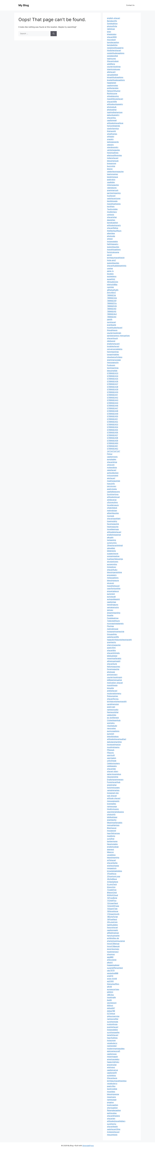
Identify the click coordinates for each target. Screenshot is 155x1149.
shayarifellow (112, 228)
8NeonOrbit (112, 892)
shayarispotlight (113, 518)
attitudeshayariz (114, 225)
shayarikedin (112, 1126)
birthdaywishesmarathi (117, 701)
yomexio (110, 215)
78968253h (112, 306)
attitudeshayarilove (115, 123)
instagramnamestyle (115, 631)
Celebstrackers (113, 763)
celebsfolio (111, 715)
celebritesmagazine (115, 171)
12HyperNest (112, 903)
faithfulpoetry (112, 244)
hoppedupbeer (113, 965)
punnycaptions (113, 731)
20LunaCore (112, 922)
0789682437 (112, 384)
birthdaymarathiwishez (117, 1081)
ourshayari (111, 322)
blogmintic (122, 266)
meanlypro (111, 1097)
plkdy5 (110, 962)
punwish (110, 734)
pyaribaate (111, 325)
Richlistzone (112, 93)
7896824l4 (111, 317)
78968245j (111, 311)
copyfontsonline (113, 588)
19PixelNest (112, 919)
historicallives (112, 153)
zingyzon (111, 465)
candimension (113, 704)
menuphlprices (113, 825)
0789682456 (112, 432)
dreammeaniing (113, 613)
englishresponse (114, 535)
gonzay (110, 610)
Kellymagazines (113, 666)
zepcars (110, 145)
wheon (110, 239)
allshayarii (111, 72)
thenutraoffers (113, 984)
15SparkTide (112, 909)
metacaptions (113, 578)
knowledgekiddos (114, 871)
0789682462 (112, 449)
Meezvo (110, 852)
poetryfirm (111, 648)
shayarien (111, 1118)
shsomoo (111, 954)
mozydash (111, 40)
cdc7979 (111, 970)
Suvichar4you (113, 494)
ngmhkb (110, 287)
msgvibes (111, 1092)
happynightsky (113, 1062)
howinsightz (112, 521)
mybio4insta (112, 1024)
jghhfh (109, 319)
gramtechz (111, 642)
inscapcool (111, 831)
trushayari (111, 196)
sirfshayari (111, 860)
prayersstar (112, 1065)
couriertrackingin (114, 333)
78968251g (112, 303)
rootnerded (112, 1046)
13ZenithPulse (113, 906)
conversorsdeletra (114, 349)
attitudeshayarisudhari (116, 739)
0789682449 (112, 414)
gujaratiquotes (113, 247)
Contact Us (130, 5)
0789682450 (112, 416)
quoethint (111, 279)
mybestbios (112, 467)
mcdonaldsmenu (114, 693)
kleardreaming (113, 857)
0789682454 (112, 427)
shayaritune (112, 664)
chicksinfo (111, 814)
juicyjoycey (111, 486)
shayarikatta (112, 863)
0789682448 (112, 411)
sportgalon (111, 758)
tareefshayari (112, 1035)
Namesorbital (112, 712)
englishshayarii (113, 344)
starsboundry (112, 147)
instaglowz (111, 567)
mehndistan (112, 510)
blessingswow (113, 1094)
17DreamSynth (113, 914)
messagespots (113, 801)
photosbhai (112, 110)
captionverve (112, 1070)
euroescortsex (113, 989)
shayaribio (111, 650)
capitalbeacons (113, 492)
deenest (110, 849)
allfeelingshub (113, 933)
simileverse (112, 500)
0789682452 (112, 422)
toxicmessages (113, 788)
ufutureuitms (112, 502)
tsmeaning (111, 540)
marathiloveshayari (115, 99)
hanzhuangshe (113, 936)
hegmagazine (112, 527)
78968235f (111, 301)
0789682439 (112, 389)
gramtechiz (111, 820)
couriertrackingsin (114, 677)
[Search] (54, 33)
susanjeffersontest (115, 968)
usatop (110, 268)
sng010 (110, 976)
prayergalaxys (113, 591)
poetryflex (111, 1086)
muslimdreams (113, 747)
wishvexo (111, 1067)
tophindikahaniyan (115, 112)
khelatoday (111, 34)
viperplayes (112, 188)
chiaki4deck (112, 508)
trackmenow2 (113, 952)
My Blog (23, 5)
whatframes (112, 134)
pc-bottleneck (113, 718)
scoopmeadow (113, 556)
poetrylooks (112, 489)
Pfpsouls (110, 750)
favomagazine (113, 524)
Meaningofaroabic (114, 823)
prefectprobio (112, 88)
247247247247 (113, 451)
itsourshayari (112, 927)
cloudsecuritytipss (114, 357)
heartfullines (112, 1038)
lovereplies (111, 804)
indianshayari (112, 158)
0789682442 (112, 397)
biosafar (110, 688)
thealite (110, 615)
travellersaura (113, 505)
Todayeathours (113, 621)
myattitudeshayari (114, 328)
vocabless (111, 855)
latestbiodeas (113, 736)
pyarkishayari (112, 1027)
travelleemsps (113, 529)
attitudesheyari (113, 497)
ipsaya (110, 169)
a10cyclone (111, 960)
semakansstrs (113, 607)
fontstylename (113, 252)
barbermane (112, 841)
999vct (110, 1005)
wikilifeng (111, 64)
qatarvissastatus (114, 774)
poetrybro (111, 180)
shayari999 (112, 37)
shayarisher (112, 217)
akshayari (111, 478)
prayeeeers (112, 575)
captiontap (111, 602)
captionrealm (112, 930)
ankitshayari (112, 691)
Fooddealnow (113, 618)
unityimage (111, 761)
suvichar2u (111, 1124)
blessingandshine (114, 572)
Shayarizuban (113, 61)
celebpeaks (112, 766)
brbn (109, 32)
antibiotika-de (113, 938)
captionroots (112, 457)
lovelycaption (112, 1105)
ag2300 (110, 981)
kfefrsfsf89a (112, 284)
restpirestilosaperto (115, 48)
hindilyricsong (113, 809)
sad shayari (112, 796)
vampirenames (113, 790)
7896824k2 (112, 314)
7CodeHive (111, 890)
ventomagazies (113, 150)
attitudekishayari (114, 532)
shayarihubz (112, 570)
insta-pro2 (111, 260)
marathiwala (112, 685)
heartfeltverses (113, 833)
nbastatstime (112, 777)
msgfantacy (112, 212)
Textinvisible (112, 209)
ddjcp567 (111, 1008)
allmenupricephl (113, 661)
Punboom (111, 365)
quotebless (111, 276)
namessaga (112, 806)
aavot (109, 255)
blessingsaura (113, 580)
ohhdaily (110, 136)
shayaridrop (112, 462)
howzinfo (111, 484)
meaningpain (112, 1057)
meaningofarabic (114, 658)
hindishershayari (114, 50)
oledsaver (111, 341)
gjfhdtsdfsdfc (112, 290)
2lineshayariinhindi (115, 545)
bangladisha (112, 45)
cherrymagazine (114, 645)
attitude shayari (113, 798)
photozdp (111, 236)
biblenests (111, 551)
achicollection (113, 473)
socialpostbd (112, 56)
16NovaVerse (112, 911)
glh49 (109, 987)
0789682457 (112, 435)
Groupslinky (112, 634)
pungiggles (111, 459)
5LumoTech (112, 884)
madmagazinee (113, 481)
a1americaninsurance (116, 941)
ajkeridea (111, 233)
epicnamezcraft (113, 1051)
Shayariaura (112, 1078)
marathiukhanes (114, 204)
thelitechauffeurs (114, 231)
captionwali (112, 120)
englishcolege (113, 847)
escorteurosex (113, 949)
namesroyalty (112, 710)
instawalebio (112, 1030)
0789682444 (112, 403)
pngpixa (110, 1102)
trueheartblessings (115, 559)
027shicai (111, 1013)
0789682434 (112, 376)
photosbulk (111, 107)
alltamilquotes (113, 513)
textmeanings (113, 368)
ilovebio (110, 274)
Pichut (109, 454)
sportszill (111, 755)
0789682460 (112, 443)
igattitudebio (112, 925)
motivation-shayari (115, 683)
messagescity (113, 362)
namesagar (112, 1100)
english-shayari (113, 18)
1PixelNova (111, 874)
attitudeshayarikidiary (116, 1121)
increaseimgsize (114, 744)
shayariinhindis (113, 653)
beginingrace (112, 177)
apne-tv (110, 271)
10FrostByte (112, 898)
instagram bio (113, 793)
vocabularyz (112, 1043)
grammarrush (112, 190)
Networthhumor (113, 91)
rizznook (110, 516)
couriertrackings (114, 67)
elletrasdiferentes (114, 155)
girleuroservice (113, 1016)
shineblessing (113, 96)
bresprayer (111, 163)
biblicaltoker (112, 656)
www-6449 (112, 979)
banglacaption (113, 42)
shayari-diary (112, 771)
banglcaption (112, 223)
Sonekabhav (112, 23)
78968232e (112, 298)
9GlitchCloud (112, 895)
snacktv (110, 139)
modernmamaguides (116, 1049)
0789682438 (112, 387)
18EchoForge (112, 917)
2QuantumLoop (113, 876)
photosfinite (112, 26)
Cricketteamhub (114, 720)
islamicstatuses (113, 69)
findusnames (112, 696)
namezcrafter (112, 1019)
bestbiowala (112, 201)
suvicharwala (112, 1022)
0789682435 (112, 379)
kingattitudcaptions (115, 77)
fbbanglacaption (114, 1110)
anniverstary (112, 675)
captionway (112, 1054)
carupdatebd (112, 75)
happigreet (111, 83)
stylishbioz (111, 1075)
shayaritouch (112, 338)
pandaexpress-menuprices (118, 336)
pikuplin (110, 537)
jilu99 (109, 1000)
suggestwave (112, 554)
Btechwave (111, 828)
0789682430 (112, 392)
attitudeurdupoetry (115, 104)
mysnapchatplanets (115, 623)
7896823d (111, 295)
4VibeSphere (112, 882)
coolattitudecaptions (115, 53)
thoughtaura (112, 330)
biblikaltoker (112, 817)
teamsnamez (112, 174)
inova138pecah (113, 946)
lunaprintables (113, 354)
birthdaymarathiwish (116, 258)
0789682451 (112, 419)
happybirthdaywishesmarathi (119, 640)
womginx (111, 723)
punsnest (111, 594)
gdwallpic (111, 548)
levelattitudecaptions (116, 80)
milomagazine (113, 185)
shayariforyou (113, 699)
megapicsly (112, 868)
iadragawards (113, 142)
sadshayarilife (113, 637)
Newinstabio (112, 844)
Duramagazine (113, 669)
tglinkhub (111, 29)
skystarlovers (112, 562)
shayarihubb (112, 266)
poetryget (111, 707)
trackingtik (111, 997)
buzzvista (111, 166)
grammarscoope (114, 360)
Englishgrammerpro (115, 779)
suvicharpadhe (113, 1032)
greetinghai (112, 785)
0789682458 (112, 438)
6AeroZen (111, 887)
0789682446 (112, 405)
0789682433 (112, 373)
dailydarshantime (114, 742)
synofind (110, 839)
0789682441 (112, 395)
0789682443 (112, 400)
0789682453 (112, 424)
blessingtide (112, 371)
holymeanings (113, 352)
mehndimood (112, 629)
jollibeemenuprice (114, 680)
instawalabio (112, 241)
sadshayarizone (113, 198)
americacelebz (113, 1059)
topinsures (111, 58)
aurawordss (112, 564)
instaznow (111, 1040)
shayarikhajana (113, 1116)
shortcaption (112, 1108)
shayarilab (111, 769)
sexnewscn (112, 1003)
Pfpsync (110, 753)
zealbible (111, 182)
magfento (111, 836)
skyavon (110, 583)
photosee (111, 672)
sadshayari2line (113, 1129)
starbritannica (113, 128)
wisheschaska (113, 866)
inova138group (113, 944)
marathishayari (113, 586)
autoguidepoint (113, 599)
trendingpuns (112, 605)
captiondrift (112, 1073)
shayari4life (112, 102)
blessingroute (113, 161)
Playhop (110, 626)
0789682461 (112, 446)
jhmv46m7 (111, 292)
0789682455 (112, 430)
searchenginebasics (115, 812)
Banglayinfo (112, 21)
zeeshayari (111, 470)
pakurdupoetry (113, 115)
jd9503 (110, 992)
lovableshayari (113, 346)
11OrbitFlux (111, 900)
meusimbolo (112, 1135)
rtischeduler (112, 726)
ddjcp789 (111, 1011)
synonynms (112, 543)
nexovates (111, 728)
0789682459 (112, 441)
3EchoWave (112, 879)
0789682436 (112, 381)
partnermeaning (114, 193)
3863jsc (110, 995)
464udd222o (112, 282)
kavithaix (111, 206)
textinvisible (112, 1089)
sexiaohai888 (112, 973)
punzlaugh (111, 597)
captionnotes (112, 85)
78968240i (111, 309)
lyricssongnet (112, 475)
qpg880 (110, 957)
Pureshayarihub (113, 782)
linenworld (111, 131)
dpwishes (111, 220)
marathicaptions (114, 249)
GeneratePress (88, 1146)
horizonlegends (113, 126)
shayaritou (111, 118)
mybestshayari (113, 1132)
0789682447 (112, 408)
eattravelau (112, 1113)
